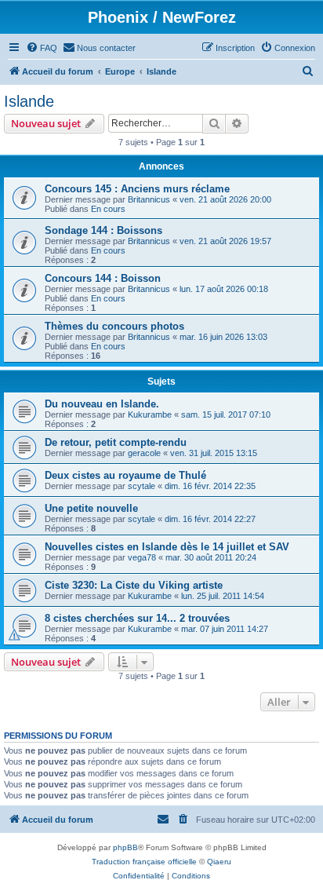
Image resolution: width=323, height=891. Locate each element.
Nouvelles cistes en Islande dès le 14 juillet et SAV (167, 547)
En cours (108, 209)
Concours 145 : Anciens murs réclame (137, 189)
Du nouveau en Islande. (102, 404)
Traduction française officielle (144, 861)
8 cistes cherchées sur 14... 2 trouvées (137, 618)
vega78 (142, 557)
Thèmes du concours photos (114, 326)
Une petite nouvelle (91, 508)
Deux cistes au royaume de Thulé (125, 475)
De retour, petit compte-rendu (116, 442)
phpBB (125, 847)
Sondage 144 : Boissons (103, 230)
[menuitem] (41, 47)
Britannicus (149, 199)
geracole (144, 453)
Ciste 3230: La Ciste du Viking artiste (134, 585)
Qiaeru (219, 861)
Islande (29, 101)
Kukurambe (150, 414)
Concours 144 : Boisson (103, 278)
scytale (141, 486)
